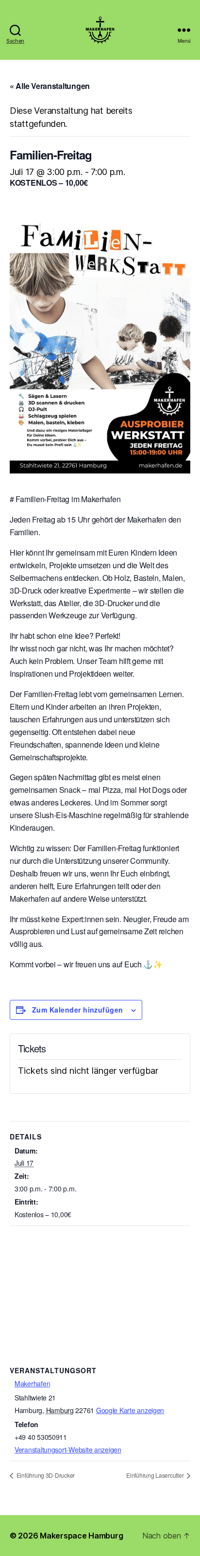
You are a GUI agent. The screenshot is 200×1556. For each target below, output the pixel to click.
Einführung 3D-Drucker (45, 1475)
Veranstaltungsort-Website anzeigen (68, 1449)
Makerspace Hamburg (81, 1535)
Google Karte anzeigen (130, 1410)
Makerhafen (32, 1383)
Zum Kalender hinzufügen (77, 1009)
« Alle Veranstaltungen (50, 85)
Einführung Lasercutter (155, 1475)
